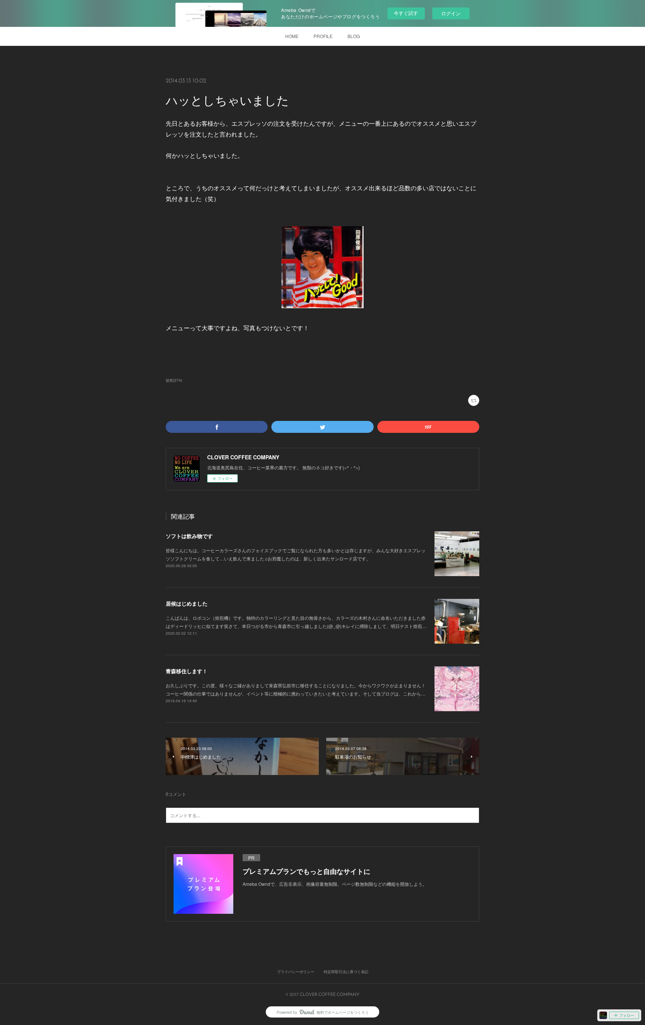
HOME (292, 36)
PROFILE (323, 36)
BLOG (354, 36)
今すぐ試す (406, 12)
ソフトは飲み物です (189, 536)
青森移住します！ (187, 671)
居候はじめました (187, 603)
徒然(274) (174, 380)
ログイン (451, 13)
